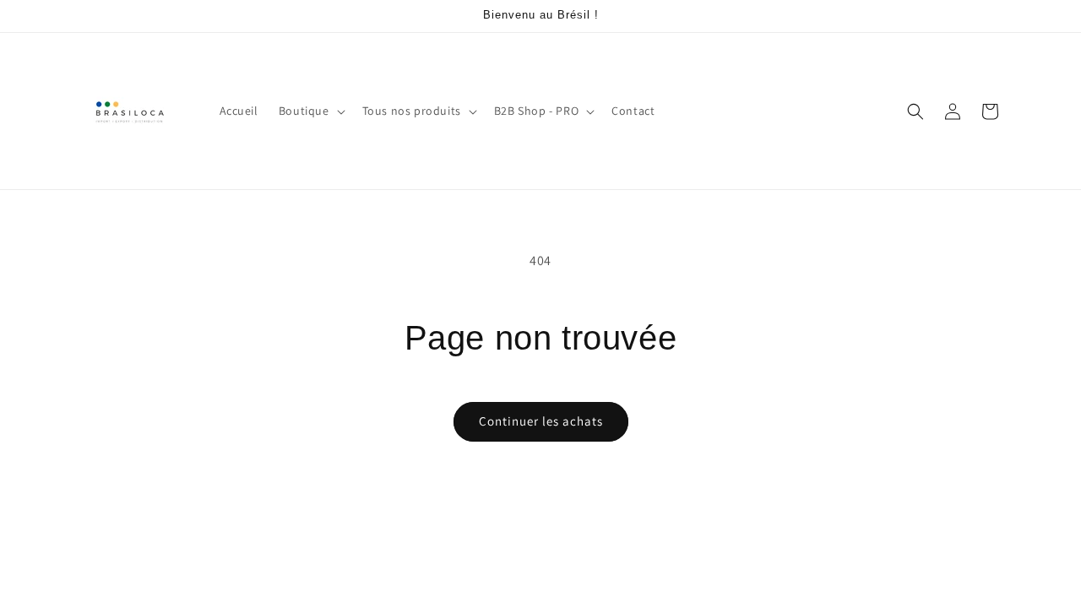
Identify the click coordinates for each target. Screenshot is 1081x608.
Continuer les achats (541, 421)
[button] (310, 110)
